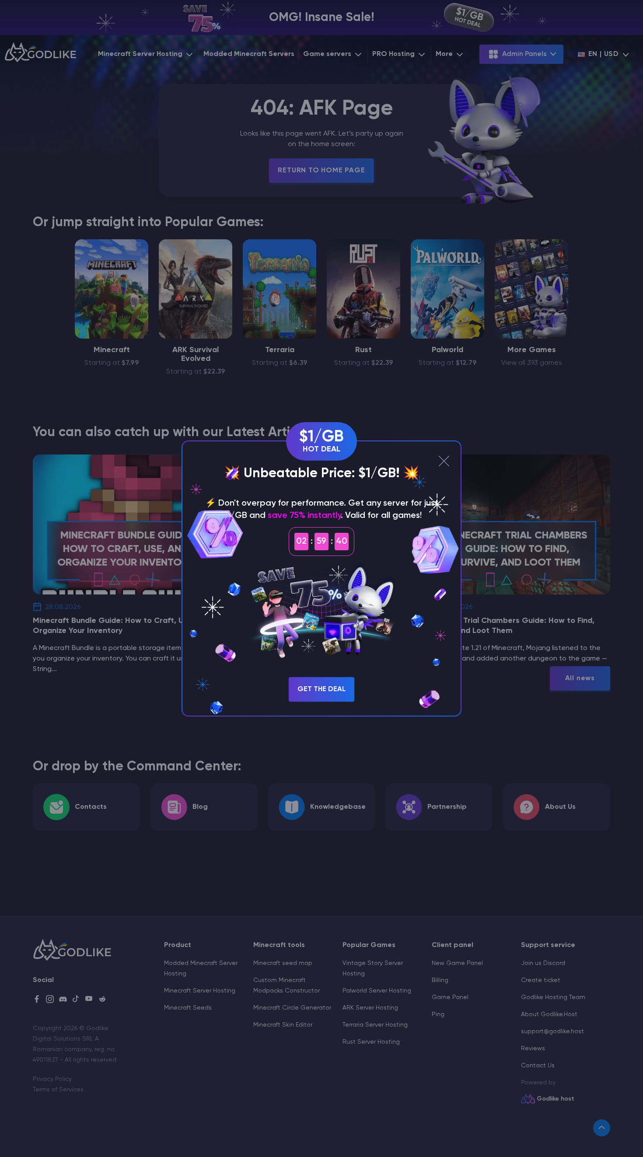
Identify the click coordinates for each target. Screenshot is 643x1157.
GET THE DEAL (321, 689)
